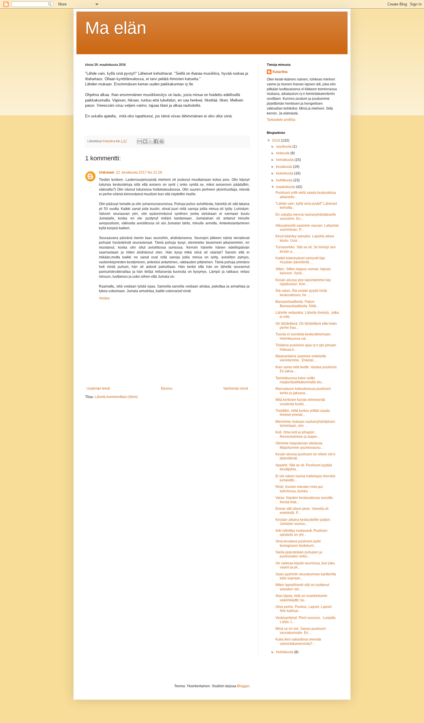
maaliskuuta (286, 187)
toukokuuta (285, 173)
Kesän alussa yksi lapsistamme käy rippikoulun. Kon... (303, 282)
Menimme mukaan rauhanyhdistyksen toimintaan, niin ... (305, 424)
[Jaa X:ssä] (150, 141)
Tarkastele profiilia (281, 120)
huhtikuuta (284, 180)
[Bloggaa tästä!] (145, 141)
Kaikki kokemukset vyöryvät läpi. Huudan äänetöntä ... (300, 260)
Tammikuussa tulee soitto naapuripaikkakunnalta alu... (299, 380)
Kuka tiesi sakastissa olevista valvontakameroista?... (298, 641)
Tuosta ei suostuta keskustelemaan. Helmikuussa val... (303, 336)
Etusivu (166, 388)
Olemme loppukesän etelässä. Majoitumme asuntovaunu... (299, 445)
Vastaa (104, 298)
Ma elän (115, 27)
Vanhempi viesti (235, 388)
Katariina (280, 72)
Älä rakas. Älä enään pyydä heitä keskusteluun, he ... (301, 293)
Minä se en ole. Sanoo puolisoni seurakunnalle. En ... (300, 631)
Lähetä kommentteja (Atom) (116, 397)
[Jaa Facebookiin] (156, 141)
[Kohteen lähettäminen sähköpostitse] (139, 141)
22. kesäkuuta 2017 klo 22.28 (139, 172)
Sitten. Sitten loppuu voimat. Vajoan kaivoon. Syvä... (303, 271)
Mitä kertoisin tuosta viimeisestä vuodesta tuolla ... (300, 402)
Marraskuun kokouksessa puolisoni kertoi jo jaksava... (303, 391)
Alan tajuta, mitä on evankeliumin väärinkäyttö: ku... (301, 598)
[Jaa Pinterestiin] (161, 141)
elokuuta (283, 153)
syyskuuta (284, 146)
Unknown (106, 172)
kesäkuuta (284, 167)
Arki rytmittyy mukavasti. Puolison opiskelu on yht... (301, 533)
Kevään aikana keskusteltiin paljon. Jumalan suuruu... (303, 522)
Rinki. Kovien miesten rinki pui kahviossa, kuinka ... (299, 489)
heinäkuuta (285, 160)
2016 (276, 140)
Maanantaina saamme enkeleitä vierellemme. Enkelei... (300, 358)
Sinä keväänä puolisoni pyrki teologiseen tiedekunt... (298, 543)
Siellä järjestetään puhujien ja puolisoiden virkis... (298, 554)
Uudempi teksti (98, 388)
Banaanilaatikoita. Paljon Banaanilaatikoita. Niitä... (297, 304)
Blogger (243, 686)
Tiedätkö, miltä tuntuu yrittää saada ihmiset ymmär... (302, 413)
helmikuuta (285, 652)
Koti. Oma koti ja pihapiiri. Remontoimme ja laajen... (297, 434)
